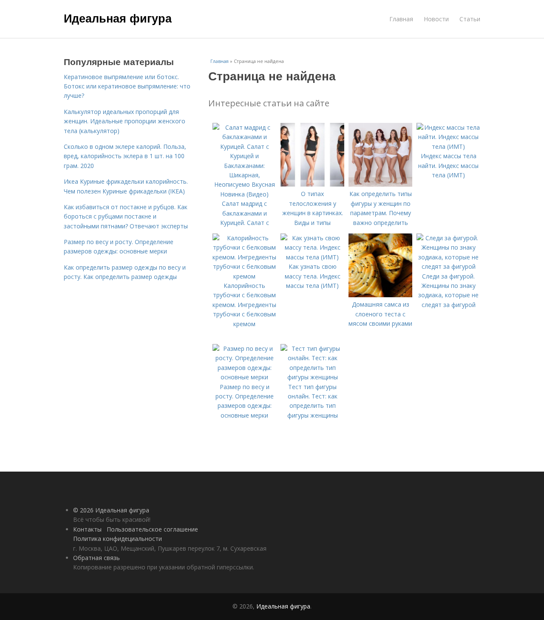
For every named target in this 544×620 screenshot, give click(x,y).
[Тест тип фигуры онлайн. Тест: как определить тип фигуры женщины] (312, 377)
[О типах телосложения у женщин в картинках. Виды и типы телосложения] (312, 184)
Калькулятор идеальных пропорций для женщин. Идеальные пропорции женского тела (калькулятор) (124, 121)
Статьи (469, 19)
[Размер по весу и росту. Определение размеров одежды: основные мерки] (244, 377)
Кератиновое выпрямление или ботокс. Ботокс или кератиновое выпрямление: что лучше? (127, 86)
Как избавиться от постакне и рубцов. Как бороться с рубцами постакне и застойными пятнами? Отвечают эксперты (126, 216)
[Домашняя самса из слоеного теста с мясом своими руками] (380, 295)
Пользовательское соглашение (152, 529)
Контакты (87, 529)
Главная (401, 19)
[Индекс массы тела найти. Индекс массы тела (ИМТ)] (448, 146)
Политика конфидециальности (117, 539)
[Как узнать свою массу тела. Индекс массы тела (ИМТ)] (312, 257)
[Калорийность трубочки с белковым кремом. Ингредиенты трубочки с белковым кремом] (244, 276)
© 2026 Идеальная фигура (111, 510)
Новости (436, 19)
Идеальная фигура (118, 18)
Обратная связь (96, 558)
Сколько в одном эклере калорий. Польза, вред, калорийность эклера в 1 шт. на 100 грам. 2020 (125, 156)
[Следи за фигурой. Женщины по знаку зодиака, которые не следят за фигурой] (448, 266)
